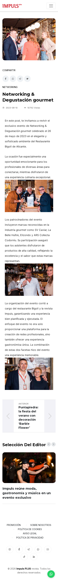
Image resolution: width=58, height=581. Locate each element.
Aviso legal (30, 533)
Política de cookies (30, 529)
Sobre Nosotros (40, 525)
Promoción (14, 525)
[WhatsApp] (51, 574)
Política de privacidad (30, 537)
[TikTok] (24, 556)
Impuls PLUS (23, 568)
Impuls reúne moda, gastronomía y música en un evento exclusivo (26, 493)
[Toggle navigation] (51, 6)
